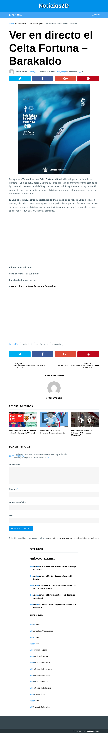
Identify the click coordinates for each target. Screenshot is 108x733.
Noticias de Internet (41, 675)
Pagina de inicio (20, 24)
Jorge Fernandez (22, 71)
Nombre (13, 489)
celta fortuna (40, 344)
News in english (40, 650)
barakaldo (25, 344)
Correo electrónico (18, 502)
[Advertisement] (54, 240)
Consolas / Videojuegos (43, 631)
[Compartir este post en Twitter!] (20, 78)
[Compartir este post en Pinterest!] (88, 78)
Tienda (36, 700)
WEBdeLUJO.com (92, 731)
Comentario (15, 464)
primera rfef (56, 344)
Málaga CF (37, 643)
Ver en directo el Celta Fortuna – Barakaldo (33, 286)
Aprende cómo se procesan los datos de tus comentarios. (73, 538)
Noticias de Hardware (42, 669)
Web (11, 515)
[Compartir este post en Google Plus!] (65, 78)
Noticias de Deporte (36, 24)
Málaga (36, 637)
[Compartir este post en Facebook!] (42, 78)
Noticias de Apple (40, 656)
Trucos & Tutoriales (41, 707)
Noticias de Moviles (41, 681)
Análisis (36, 624)
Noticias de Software (42, 688)
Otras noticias (39, 694)
